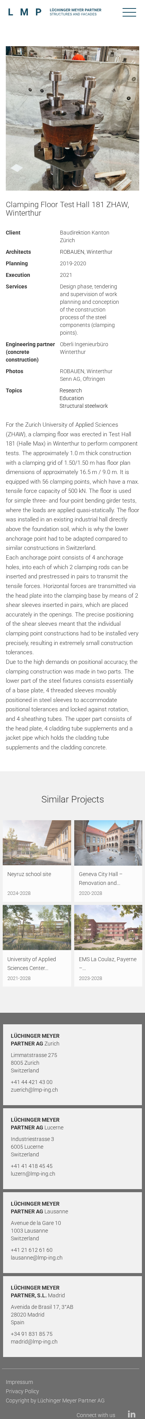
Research (71, 390)
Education (72, 398)
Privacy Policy (22, 1391)
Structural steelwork (84, 406)
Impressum (19, 1382)
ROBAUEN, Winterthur (86, 252)
